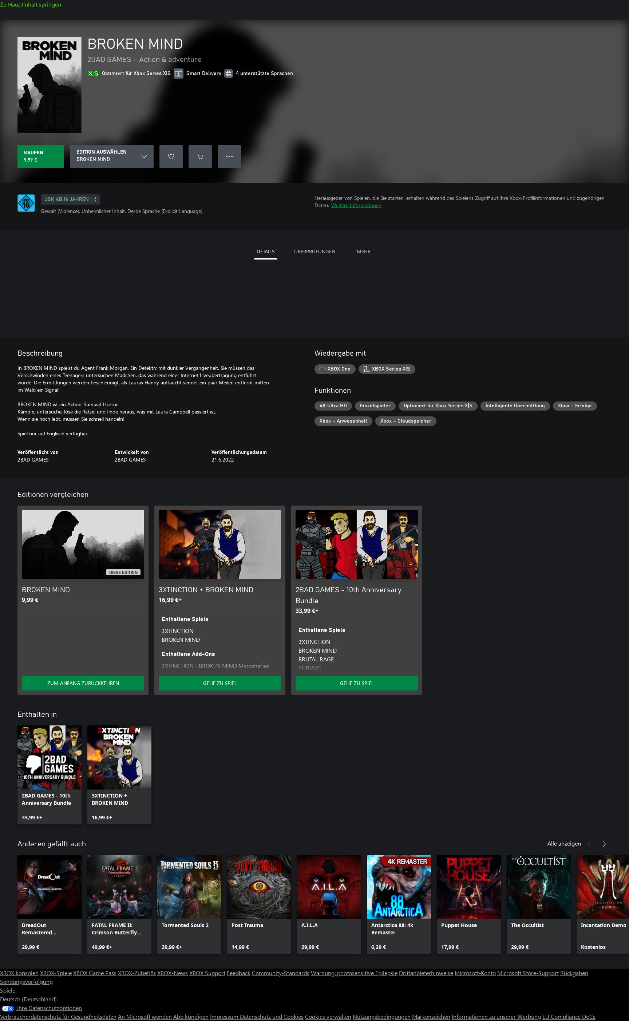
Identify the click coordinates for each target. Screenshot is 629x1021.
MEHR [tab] (364, 251)
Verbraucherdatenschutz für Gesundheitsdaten (58, 1016)
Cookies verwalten (328, 1016)
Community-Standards (280, 973)
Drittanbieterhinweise (426, 973)
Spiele (7, 990)
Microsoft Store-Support (528, 973)
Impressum (225, 1016)
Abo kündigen (191, 1016)
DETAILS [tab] (265, 251)
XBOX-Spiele (56, 973)
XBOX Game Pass (94, 973)
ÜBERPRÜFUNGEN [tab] (314, 251)
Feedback (238, 973)
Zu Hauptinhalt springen (30, 4)
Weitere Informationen (356, 205)
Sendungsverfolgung (26, 981)
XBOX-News (172, 973)
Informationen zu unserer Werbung (496, 1016)
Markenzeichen (431, 1016)
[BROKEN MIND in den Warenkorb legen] (200, 156)
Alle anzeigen (564, 843)
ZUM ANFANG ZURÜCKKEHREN (83, 683)
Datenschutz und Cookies (272, 1016)
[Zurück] (589, 844)
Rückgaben (574, 973)
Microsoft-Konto (475, 973)
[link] (49, 774)
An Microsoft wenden (145, 1016)
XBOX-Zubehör (137, 973)
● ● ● (229, 156)
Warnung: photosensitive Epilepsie (354, 973)
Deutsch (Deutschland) (28, 999)
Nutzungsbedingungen (382, 1016)
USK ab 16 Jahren (66, 199)
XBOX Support (207, 973)
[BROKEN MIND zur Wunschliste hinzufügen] (171, 156)
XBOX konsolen (19, 973)
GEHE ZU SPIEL (220, 683)
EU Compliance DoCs (569, 1016)
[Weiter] (604, 844)
